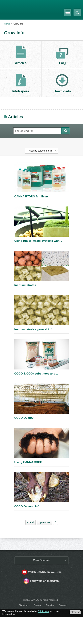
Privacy (37, 605)
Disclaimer (24, 605)
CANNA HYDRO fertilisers (31, 196)
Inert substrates (25, 285)
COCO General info (27, 506)
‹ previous (44, 522)
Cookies (50, 605)
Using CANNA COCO (28, 462)
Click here (43, 611)
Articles (21, 63)
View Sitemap (41, 560)
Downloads (62, 91)
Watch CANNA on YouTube (44, 572)
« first (30, 522)
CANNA (14, 9)
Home (7, 24)
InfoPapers (20, 91)
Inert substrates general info (33, 329)
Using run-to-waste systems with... (38, 240)
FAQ (62, 63)
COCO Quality (23, 417)
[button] (75, 612)
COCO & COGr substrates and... (36, 373)
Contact (62, 605)
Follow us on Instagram (45, 580)
